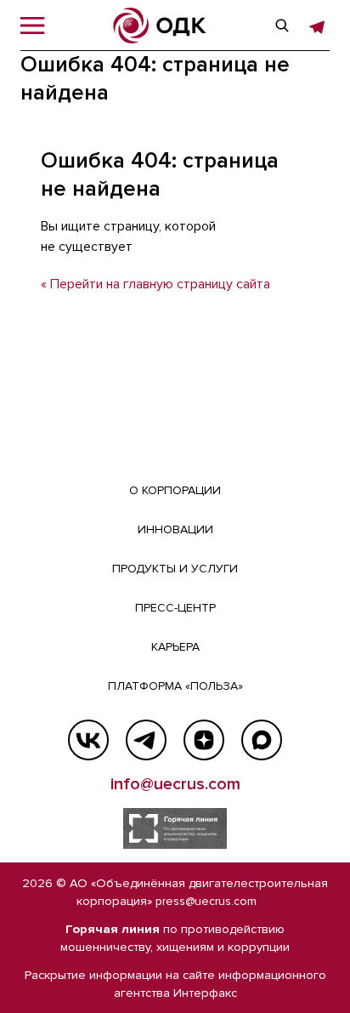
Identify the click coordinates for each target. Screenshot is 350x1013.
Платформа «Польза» (175, 686)
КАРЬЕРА (175, 647)
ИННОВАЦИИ (175, 529)
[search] (282, 25)
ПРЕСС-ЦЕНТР (175, 607)
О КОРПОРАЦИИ (175, 490)
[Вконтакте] (88, 740)
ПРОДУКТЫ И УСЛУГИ (175, 568)
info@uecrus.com (175, 784)
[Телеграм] (146, 740)
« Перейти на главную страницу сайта (155, 284)
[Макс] (261, 740)
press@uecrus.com (206, 901)
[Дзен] (203, 740)
